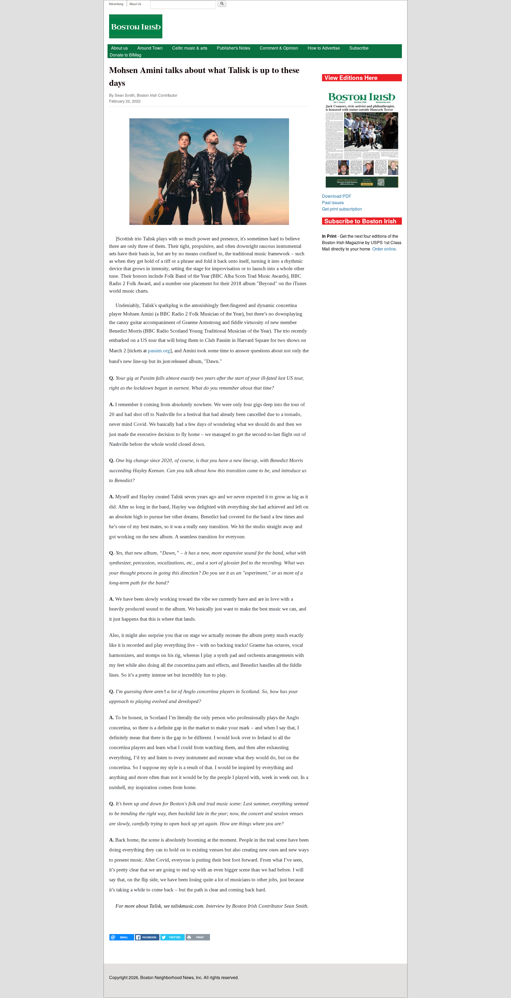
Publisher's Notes (233, 48)
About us (119, 48)
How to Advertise (324, 48)
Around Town (150, 48)
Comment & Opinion (279, 48)
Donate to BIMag (125, 55)
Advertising (116, 4)
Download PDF (336, 196)
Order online (384, 249)
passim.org (159, 350)
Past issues (333, 202)
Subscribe (359, 48)
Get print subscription (342, 209)
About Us (135, 4)
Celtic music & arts (189, 48)
